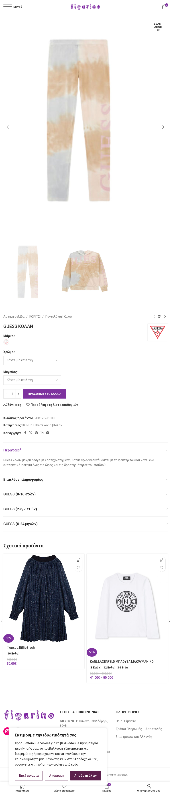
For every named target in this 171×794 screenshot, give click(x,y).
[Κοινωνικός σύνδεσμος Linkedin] (42, 433)
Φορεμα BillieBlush (21, 647)
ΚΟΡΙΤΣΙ (35, 316)
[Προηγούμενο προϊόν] (154, 316)
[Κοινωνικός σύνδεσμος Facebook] (25, 433)
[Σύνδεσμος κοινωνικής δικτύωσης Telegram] (48, 433)
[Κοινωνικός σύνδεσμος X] (31, 433)
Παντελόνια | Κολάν (59, 316)
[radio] (6, 342)
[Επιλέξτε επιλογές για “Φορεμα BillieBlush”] (78, 560)
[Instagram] (7, 731)
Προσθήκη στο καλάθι (44, 393)
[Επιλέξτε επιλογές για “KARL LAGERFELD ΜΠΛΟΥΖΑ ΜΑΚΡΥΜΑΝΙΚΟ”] (161, 560)
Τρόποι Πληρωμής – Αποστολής (139, 729)
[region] (58, 756)
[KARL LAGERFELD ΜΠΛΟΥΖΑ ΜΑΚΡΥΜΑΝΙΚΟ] (127, 605)
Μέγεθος (10, 372)
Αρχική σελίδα (13, 316)
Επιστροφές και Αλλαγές (134, 736)
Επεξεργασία (29, 775)
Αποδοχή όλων (85, 775)
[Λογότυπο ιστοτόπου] (85, 6)
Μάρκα (8, 336)
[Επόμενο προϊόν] (165, 316)
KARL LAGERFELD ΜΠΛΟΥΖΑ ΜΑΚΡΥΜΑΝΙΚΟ (122, 661)
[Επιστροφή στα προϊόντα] (159, 316)
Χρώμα (8, 352)
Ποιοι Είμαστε (126, 721)
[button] (7, 127)
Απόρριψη (56, 775)
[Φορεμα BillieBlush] (43, 598)
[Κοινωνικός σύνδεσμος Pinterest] (36, 433)
